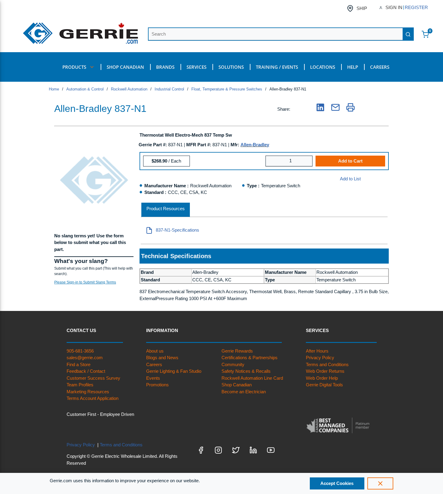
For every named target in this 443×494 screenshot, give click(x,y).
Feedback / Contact (86, 371)
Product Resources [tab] (165, 208)
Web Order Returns (325, 371)
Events (153, 378)
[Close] (380, 483)
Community (233, 364)
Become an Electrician (244, 391)
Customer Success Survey (93, 378)
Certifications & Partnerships (250, 357)
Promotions (157, 384)
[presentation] (165, 210)
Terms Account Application (92, 398)
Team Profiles (80, 384)
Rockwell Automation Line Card (252, 378)
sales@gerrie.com (85, 357)
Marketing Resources (88, 391)
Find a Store (78, 364)
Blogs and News (162, 357)
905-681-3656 (80, 350)
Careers (154, 364)
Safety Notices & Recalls (246, 371)
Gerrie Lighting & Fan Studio (173, 371)
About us (155, 350)
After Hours (317, 350)
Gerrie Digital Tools (324, 384)
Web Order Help (322, 378)
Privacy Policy (320, 357)
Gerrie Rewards (237, 350)
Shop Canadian (237, 384)
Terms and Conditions (327, 364)
